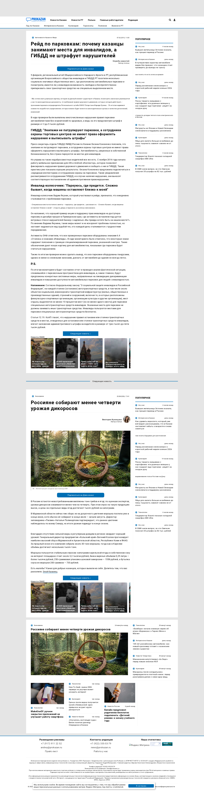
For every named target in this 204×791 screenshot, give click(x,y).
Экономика (39, 396)
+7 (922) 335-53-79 (100, 743)
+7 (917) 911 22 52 (51, 743)
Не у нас (141, 46)
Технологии (142, 153)
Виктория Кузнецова (112, 419)
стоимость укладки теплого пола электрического (154, 115)
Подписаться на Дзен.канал (81, 69)
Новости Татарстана (143, 656)
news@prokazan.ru (101, 747)
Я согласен (141, 786)
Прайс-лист (51, 751)
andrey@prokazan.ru (51, 747)
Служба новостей (121, 61)
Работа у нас (101, 751)
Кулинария (142, 97)
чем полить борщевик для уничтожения (150, 436)
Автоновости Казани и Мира (46, 37)
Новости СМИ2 (38, 337)
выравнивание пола (143, 476)
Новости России (113, 706)
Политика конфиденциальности (162, 786)
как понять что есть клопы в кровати (149, 74)
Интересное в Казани (146, 59)
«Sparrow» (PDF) (104, 780)
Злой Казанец (50, 571)
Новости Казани (78, 717)
